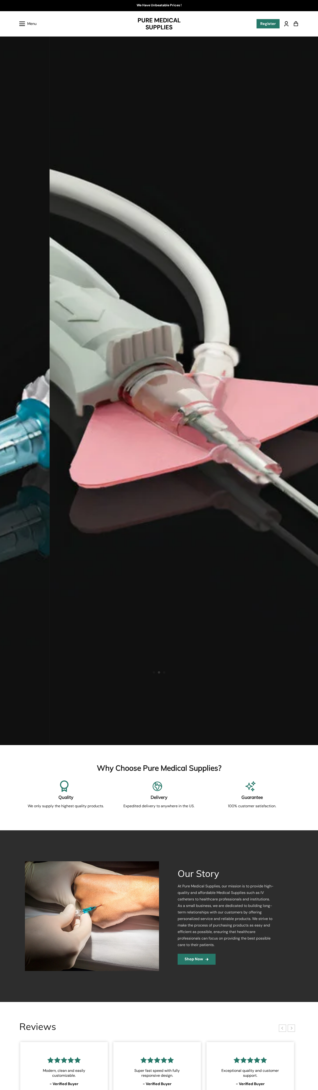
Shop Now (194, 959)
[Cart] (296, 24)
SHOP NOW (271, 85)
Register (268, 23)
